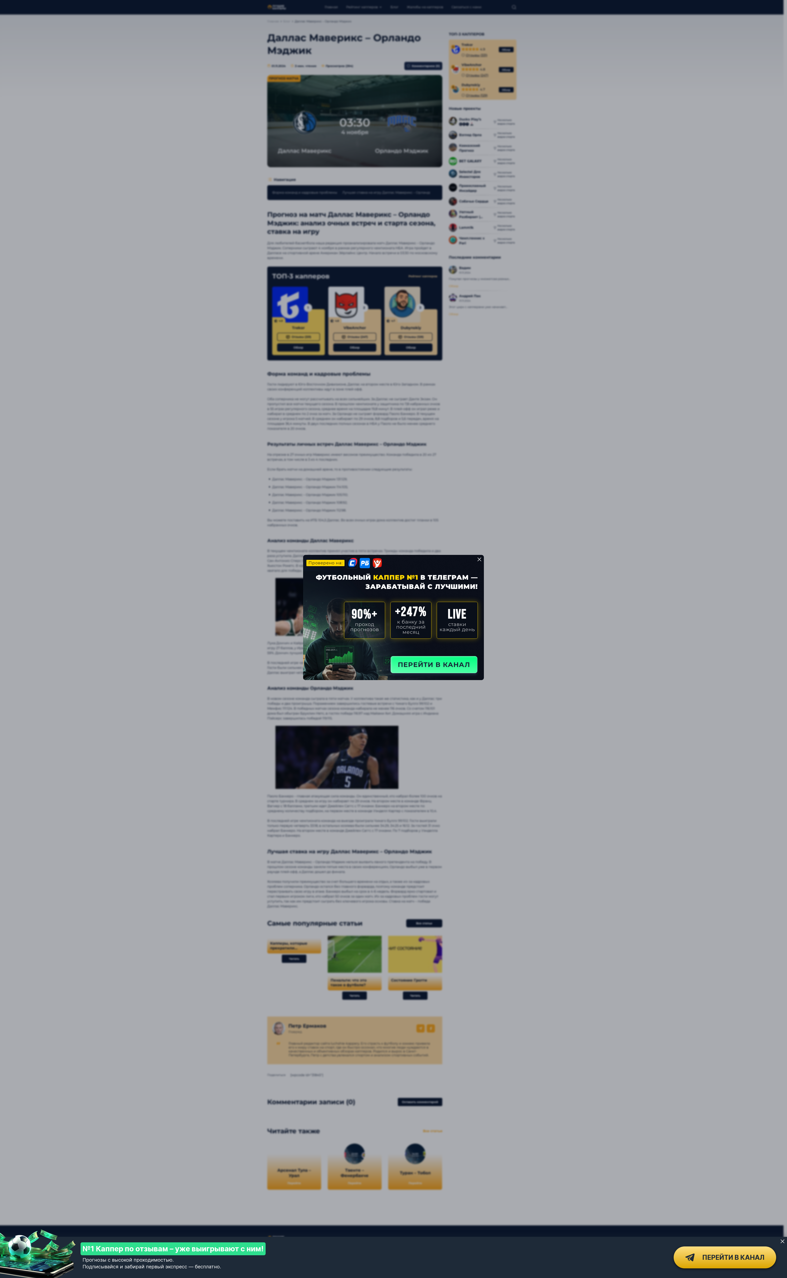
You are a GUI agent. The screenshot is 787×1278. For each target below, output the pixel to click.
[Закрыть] (782, 1241)
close (479, 559)
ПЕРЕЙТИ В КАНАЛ (434, 665)
